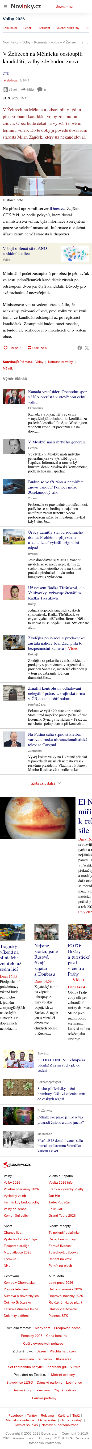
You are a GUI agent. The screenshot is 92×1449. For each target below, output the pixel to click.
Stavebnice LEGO (19, 1382)
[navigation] (5, 6)
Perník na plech (60, 1265)
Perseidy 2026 (31, 1336)
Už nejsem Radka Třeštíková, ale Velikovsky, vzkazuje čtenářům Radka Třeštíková (56, 593)
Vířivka (75, 1367)
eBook (13, 89)
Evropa (33, 448)
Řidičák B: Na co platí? (65, 1302)
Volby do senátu (16, 1209)
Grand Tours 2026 (62, 1215)
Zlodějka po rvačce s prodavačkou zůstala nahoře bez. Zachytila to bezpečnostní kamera (57, 643)
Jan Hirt (54, 1196)
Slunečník (45, 1359)
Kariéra (63, 1415)
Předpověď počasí (67, 1328)
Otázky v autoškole (63, 1309)
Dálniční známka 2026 (65, 1289)
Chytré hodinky (65, 1390)
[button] (46, 170)
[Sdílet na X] (86, 347)
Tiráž (76, 1415)
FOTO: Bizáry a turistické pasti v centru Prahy (79, 959)
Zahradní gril (57, 1367)
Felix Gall (56, 1209)
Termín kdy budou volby (21, 1202)
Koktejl (33, 654)
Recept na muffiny (62, 1239)
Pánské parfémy (44, 1398)
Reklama (47, 1415)
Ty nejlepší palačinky (64, 1232)
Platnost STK (58, 1315)
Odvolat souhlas (26, 1425)
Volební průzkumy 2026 (21, 1189)
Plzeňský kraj (37, 704)
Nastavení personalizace (60, 1425)
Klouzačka (63, 1359)
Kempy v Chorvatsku (19, 1282)
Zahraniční (35, 750)
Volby (6, 259)
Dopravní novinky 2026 (66, 1296)
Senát (27, 28)
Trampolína (25, 1359)
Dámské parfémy (49, 1382)
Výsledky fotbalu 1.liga (20, 1239)
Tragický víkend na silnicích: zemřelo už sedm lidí (10, 957)
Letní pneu (74, 1382)
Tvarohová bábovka (63, 1252)
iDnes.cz (57, 208)
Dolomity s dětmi (16, 1315)
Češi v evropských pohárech (44, 1343)
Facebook (15, 1415)
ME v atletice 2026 (17, 1252)
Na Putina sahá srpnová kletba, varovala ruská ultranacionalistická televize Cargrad (57, 739)
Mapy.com (42, 1328)
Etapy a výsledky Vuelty (66, 1189)
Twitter (32, 1415)
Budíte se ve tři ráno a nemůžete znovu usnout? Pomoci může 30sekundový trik (56, 487)
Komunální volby (60, 362)
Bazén (41, 1351)
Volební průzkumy (67, 28)
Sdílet (30, 89)
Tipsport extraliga (16, 1246)
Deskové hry (22, 1390)
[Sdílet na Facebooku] (79, 347)
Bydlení (33, 554)
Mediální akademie (20, 1420)
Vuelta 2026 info (61, 1182)
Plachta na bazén (63, 1351)
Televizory (42, 1390)
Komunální (10, 28)
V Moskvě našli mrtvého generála (57, 442)
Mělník (8, 368)
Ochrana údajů (71, 1420)
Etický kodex (47, 1420)
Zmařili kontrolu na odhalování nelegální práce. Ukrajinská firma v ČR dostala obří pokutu (56, 693)
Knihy (32, 604)
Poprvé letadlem (16, 1289)
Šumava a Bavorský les (21, 1296)
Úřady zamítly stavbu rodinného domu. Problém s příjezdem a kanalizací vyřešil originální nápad (55, 539)
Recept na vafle (60, 1259)
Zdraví (32, 498)
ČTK (6, 73)
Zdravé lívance (60, 1246)
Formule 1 (11, 1259)
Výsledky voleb (15, 1196)
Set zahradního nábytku (26, 1367)
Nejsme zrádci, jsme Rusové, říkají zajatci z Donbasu (46, 959)
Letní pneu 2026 (61, 1282)
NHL (7, 1265)
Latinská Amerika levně (21, 1309)
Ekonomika (35, 408)
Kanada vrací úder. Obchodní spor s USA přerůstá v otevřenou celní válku (57, 397)
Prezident (44, 28)
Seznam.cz (64, 6)
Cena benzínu (56, 1336)
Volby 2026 (14, 19)
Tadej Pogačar (59, 1202)
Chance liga (12, 1232)
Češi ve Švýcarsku (17, 1302)
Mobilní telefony (63, 1375)
